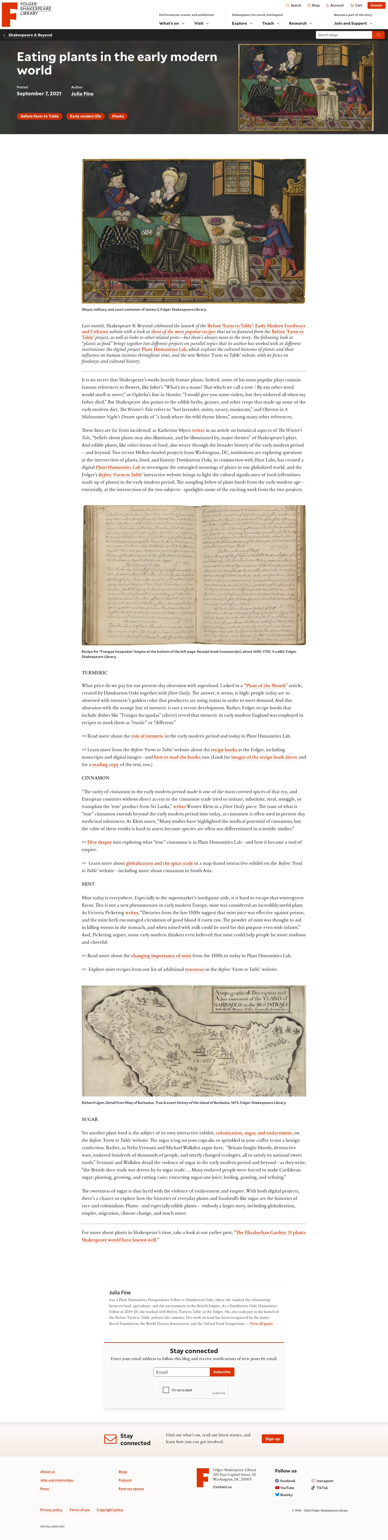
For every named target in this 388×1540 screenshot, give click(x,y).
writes (198, 430)
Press (44, 1488)
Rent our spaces (131, 1488)
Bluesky (286, 1494)
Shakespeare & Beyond (30, 34)
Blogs (123, 1471)
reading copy (105, 765)
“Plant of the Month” (266, 686)
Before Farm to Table (40, 116)
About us (47, 1471)
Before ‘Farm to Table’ (121, 475)
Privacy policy (51, 1509)
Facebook (287, 1481)
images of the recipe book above (264, 757)
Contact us (222, 1486)
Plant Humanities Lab (163, 349)
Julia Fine (82, 93)
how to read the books (177, 757)
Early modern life (85, 116)
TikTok (322, 1487)
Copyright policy (110, 1509)
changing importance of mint (161, 956)
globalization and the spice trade (159, 863)
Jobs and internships (56, 1480)
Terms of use (79, 1509)
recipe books (224, 750)
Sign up (273, 1438)
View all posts (261, 1324)
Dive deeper (99, 842)
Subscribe (222, 1371)
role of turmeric (147, 736)
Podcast (125, 1480)
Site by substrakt (52, 1526)
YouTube (287, 1487)
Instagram (325, 1481)
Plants (118, 116)
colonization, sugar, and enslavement (254, 1133)
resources (194, 970)
